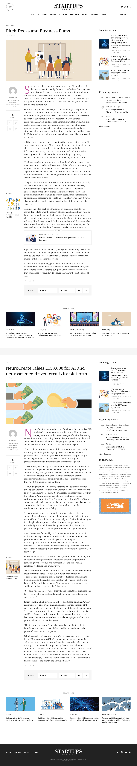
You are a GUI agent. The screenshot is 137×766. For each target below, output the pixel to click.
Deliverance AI (119, 467)
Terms (36, 752)
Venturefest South (106, 492)
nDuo (111, 481)
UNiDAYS (120, 490)
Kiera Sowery (13, 440)
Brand (72, 330)
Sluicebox (102, 485)
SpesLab (109, 485)
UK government (111, 490)
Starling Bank (117, 485)
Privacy (27, 752)
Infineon (124, 474)
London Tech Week (114, 476)
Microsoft (112, 478)
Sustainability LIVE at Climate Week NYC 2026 (116, 120)
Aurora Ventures (124, 465)
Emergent (102, 470)
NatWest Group (104, 481)
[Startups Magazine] (68, 7)
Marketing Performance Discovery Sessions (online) (117, 110)
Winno (115, 492)
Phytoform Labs (106, 483)
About (8, 752)
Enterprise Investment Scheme (115, 470)
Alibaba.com (110, 465)
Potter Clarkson (126, 483)
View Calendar (105, 126)
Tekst (109, 487)
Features (10, 25)
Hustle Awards (115, 474)
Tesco (114, 487)
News (58, 235)
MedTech (105, 478)
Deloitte (127, 467)
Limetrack (104, 476)
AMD (116, 465)
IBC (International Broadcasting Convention (116, 101)
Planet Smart (116, 483)
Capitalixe (102, 467)
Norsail (117, 481)
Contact (17, 752)
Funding (51, 235)
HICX (115, 472)
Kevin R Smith (12, 97)
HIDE (120, 472)
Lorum (123, 476)
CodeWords (110, 467)
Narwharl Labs (122, 478)
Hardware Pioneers (107, 472)
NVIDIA (124, 481)
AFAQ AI (102, 465)
